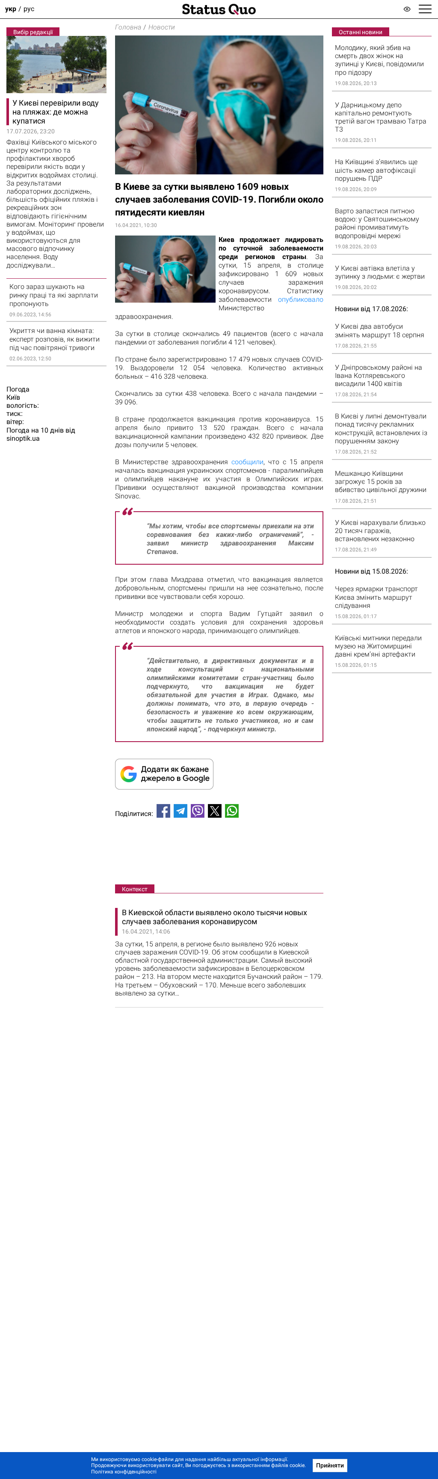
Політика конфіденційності (124, 1472)
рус (29, 9)
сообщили (247, 462)
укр (10, 9)
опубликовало (300, 299)
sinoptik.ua (23, 438)
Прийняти (330, 1465)
